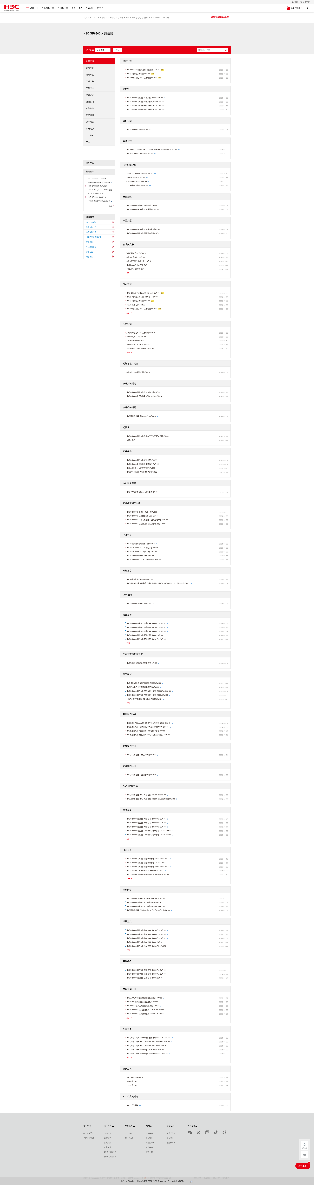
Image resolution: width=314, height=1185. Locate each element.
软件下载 (149, 1152)
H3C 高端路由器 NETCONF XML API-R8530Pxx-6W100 (148, 1041)
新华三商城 (295, 8)
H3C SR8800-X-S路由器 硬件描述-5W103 (142, 209)
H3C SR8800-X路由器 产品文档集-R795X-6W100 (145, 109)
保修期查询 (150, 1142)
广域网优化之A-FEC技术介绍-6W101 (140, 332)
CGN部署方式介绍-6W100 (136, 181)
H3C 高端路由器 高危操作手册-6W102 (141, 754)
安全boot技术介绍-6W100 (136, 336)
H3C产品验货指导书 (93, 237)
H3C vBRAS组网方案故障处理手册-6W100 (142, 1005)
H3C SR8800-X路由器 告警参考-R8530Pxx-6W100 (146, 974)
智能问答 (304, 1148)
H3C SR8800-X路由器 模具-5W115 (140, 603)
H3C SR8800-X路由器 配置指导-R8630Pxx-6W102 (146, 623)
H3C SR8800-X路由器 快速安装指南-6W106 (143, 392)
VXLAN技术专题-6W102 (135, 304)
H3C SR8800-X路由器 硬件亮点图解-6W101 (143, 233)
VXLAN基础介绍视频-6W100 (137, 185)
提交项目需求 (88, 1133)
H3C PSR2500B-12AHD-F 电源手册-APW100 (143, 559)
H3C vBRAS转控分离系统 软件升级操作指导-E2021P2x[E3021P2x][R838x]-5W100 (158, 583)
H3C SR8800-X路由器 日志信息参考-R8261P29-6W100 (147, 874)
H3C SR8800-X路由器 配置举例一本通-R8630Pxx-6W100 (148, 691)
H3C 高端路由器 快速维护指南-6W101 (141, 416)
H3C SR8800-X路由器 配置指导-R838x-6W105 (144, 635)
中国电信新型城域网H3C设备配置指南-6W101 (144, 699)
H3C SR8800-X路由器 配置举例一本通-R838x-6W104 (147, 695)
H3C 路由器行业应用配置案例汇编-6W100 (142, 687)
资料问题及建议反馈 (220, 16)
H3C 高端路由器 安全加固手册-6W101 (141, 774)
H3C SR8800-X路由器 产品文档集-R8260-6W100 (145, 101)
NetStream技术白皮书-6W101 (138, 265)
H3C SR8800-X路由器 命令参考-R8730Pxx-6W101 (146, 819)
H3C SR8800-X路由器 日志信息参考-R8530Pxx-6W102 (147, 866)
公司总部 (128, 1133)
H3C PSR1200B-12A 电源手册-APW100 (141, 551)
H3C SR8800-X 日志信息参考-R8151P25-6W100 (145, 870)
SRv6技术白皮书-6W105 (135, 257)
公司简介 (107, 1133)
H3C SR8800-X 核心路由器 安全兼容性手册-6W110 (146, 523)
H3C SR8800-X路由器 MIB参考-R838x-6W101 (144, 902)
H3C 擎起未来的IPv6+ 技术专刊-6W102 (141, 77)
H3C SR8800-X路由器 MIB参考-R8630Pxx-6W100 (145, 898)
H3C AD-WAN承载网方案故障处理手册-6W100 (144, 998)
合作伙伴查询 (88, 1138)
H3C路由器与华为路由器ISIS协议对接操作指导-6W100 (147, 727)
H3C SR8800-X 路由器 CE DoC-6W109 (141, 512)
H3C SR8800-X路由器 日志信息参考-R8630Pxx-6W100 (147, 858)
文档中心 (111, 17)
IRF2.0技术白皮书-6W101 (136, 269)
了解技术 (90, 88)
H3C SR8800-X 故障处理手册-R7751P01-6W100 (145, 1013)
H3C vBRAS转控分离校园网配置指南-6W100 (143, 683)
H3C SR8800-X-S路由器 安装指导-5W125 (142, 464)
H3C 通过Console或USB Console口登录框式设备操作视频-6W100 (151, 149)
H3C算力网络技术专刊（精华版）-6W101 (142, 297)
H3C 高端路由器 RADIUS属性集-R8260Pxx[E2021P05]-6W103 (150, 799)
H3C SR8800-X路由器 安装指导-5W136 (141, 460)
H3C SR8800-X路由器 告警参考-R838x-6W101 (144, 978)
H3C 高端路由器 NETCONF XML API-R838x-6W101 (146, 1045)
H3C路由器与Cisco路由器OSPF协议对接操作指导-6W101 (148, 723)
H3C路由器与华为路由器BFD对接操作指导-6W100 (145, 731)
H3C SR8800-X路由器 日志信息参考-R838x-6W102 (146, 862)
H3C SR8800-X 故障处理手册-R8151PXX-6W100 (145, 1009)
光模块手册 (130, 440)
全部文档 (90, 61)
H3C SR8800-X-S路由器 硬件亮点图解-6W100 (144, 229)
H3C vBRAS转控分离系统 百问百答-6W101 (143, 69)
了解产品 (90, 81)
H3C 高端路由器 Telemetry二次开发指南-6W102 (145, 1049)
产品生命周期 (91, 247)
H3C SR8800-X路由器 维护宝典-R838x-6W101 (144, 942)
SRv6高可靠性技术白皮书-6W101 (139, 261)
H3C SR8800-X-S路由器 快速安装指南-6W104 (144, 396)
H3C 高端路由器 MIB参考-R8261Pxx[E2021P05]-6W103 (148, 910)
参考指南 (90, 121)
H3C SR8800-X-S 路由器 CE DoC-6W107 (142, 516)
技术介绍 (89, 242)
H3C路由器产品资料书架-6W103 (138, 129)
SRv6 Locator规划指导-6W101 (138, 372)
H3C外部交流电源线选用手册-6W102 (140, 543)
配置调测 (90, 115)
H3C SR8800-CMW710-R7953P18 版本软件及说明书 (99, 199)
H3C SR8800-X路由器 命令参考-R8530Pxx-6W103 (146, 827)
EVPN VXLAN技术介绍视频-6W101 (139, 173)
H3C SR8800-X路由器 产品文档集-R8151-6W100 (145, 105)
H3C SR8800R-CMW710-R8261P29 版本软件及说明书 (99, 180)
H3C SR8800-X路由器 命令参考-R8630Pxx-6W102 (146, 822)
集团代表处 (129, 1138)
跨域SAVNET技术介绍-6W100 (138, 344)
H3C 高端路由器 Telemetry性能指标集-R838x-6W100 (147, 1053)
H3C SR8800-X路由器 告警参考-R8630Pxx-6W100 (146, 970)
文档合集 (90, 67)
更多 (111, 205)
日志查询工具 (91, 227)
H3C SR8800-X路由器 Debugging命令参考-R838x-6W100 (148, 830)
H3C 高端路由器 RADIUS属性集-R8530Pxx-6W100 (146, 794)
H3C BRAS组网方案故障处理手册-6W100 (142, 1001)
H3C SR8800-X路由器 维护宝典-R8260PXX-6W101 (146, 946)
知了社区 (89, 256)
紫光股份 (170, 1138)
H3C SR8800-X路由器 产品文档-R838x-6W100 (144, 97)
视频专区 (90, 74)
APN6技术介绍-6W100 (135, 340)
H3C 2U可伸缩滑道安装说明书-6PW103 (141, 472)
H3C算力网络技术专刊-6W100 (138, 73)
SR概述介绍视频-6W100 (135, 177)
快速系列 (90, 101)
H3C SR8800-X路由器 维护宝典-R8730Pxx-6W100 (146, 930)
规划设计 (90, 94)
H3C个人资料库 (132, 1105)
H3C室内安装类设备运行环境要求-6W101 (142, 492)
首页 (85, 17)
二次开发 (90, 135)
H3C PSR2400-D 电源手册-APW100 (140, 555)
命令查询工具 (91, 232)
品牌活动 (107, 1147)
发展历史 (107, 1138)
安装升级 (90, 108)
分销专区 (89, 251)
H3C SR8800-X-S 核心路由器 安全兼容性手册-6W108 (147, 519)
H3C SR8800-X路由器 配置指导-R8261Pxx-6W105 (146, 639)
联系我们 (302, 1165)
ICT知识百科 (91, 222)
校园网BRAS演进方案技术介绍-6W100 (141, 348)
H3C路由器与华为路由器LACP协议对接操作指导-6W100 (148, 734)
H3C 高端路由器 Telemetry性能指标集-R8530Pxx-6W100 (148, 1037)
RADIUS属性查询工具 (134, 1077)
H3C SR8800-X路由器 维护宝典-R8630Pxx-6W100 (146, 934)
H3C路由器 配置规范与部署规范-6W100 (141, 663)
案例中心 (149, 1133)
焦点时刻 (107, 1142)
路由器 (120, 17)
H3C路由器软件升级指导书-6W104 (139, 579)
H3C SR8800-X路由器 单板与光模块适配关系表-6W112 (147, 436)
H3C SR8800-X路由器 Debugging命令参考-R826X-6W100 (148, 834)
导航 (32, 8)
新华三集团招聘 (110, 1156)
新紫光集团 (171, 1133)
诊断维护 (90, 128)
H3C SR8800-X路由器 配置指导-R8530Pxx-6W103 (146, 631)
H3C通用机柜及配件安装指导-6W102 (140, 468)
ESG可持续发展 (110, 1152)
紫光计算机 (171, 1142)
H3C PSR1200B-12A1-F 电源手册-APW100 (143, 547)
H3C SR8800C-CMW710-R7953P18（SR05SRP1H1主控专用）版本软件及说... (100, 190)
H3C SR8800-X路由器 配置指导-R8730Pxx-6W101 (146, 627)
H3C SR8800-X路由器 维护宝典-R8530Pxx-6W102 (146, 938)
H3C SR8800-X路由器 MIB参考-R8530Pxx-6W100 (145, 906)
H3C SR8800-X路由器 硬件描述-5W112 (141, 205)
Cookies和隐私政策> (176, 1181)
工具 (88, 142)
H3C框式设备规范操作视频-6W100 (139, 153)
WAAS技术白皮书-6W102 (136, 253)
